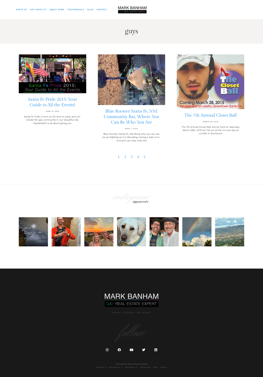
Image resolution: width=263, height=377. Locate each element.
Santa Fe (21, 9)
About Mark (57, 9)
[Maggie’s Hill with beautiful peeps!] (98, 231)
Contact (102, 9)
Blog (90, 9)
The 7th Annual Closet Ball (210, 115)
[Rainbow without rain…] (196, 231)
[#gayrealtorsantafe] (66, 231)
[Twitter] (143, 349)
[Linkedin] (155, 349)
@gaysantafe (140, 201)
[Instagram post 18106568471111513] (164, 231)
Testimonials (75, 9)
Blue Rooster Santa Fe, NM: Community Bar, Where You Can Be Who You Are (131, 117)
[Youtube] (131, 349)
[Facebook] (119, 349)
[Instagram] (107, 349)
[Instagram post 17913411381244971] (131, 231)
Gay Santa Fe (38, 9)
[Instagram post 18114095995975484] (33, 231)
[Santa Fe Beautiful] (229, 231)
